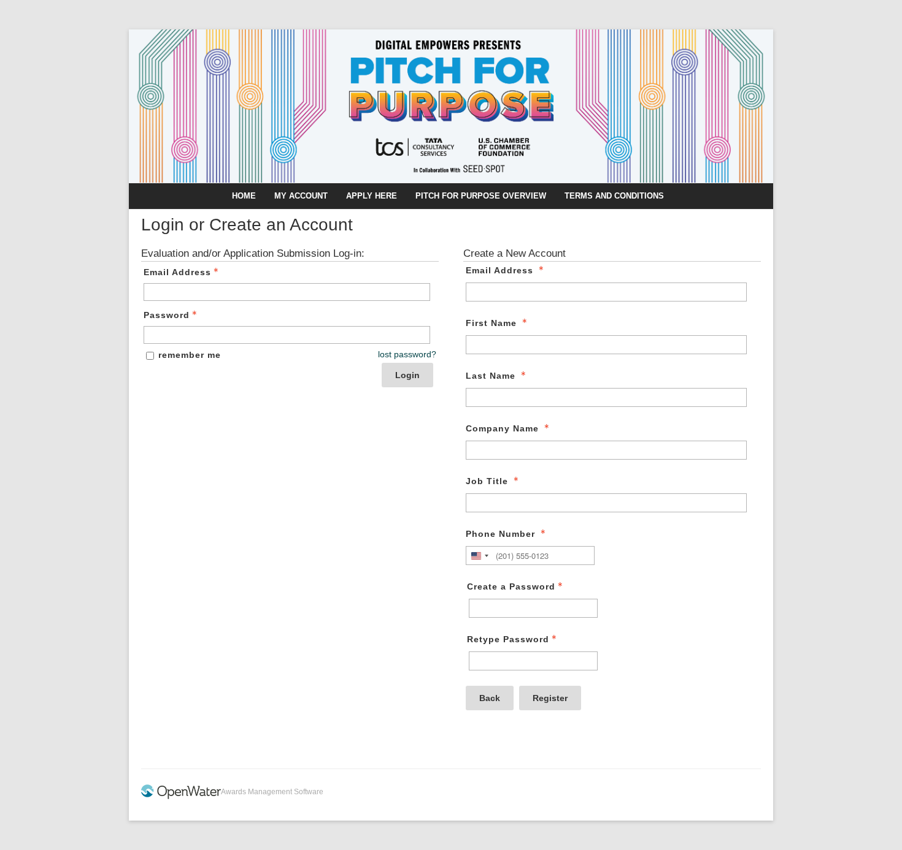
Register (550, 698)
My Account (301, 195)
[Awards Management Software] (181, 796)
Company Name (502, 428)
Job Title (487, 481)
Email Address (177, 272)
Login (407, 375)
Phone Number (500, 534)
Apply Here (371, 195)
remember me (189, 355)
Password (167, 315)
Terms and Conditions (614, 195)
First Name (491, 323)
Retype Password (508, 639)
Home (244, 195)
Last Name (490, 376)
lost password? (407, 354)
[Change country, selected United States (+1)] (479, 555)
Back (489, 698)
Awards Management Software (272, 791)
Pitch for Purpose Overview (480, 195)
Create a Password (511, 586)
